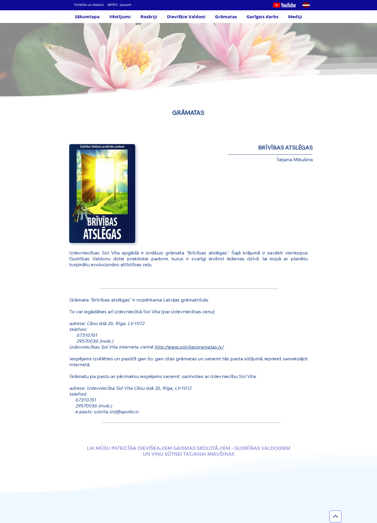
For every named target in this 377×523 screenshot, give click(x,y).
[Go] (335, 516)
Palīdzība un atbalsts (89, 5)
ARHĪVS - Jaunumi (119, 5)
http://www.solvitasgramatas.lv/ (189, 347)
